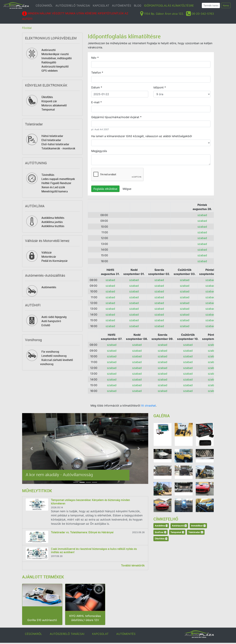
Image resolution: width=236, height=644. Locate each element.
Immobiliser (198, 525)
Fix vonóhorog (50, 352)
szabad (202, 215)
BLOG (137, 5)
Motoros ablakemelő (54, 105)
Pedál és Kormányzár (54, 261)
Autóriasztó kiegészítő (55, 66)
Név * (95, 57)
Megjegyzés (99, 151)
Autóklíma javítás (52, 222)
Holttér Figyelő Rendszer (56, 183)
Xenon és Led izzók (53, 187)
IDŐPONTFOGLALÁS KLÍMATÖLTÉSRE (169, 5)
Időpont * (159, 87)
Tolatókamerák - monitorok (58, 148)
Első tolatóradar (51, 140)
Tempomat (48, 109)
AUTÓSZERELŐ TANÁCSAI (72, 5)
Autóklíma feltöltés (52, 218)
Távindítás (47, 175)
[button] (31, 448)
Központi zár (49, 101)
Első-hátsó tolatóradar (55, 144)
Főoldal (27, 28)
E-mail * (96, 102)
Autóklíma (161, 525)
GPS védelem (49, 71)
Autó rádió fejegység (54, 317)
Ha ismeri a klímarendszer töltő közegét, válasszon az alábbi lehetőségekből (141, 136)
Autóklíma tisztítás (52, 226)
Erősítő (45, 325)
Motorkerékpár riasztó (55, 54)
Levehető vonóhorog (54, 356)
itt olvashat (148, 405)
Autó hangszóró (51, 321)
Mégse (127, 188)
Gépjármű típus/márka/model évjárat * (116, 117)
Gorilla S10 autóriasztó (42, 620)
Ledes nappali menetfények (58, 179)
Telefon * (97, 72)
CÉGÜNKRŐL (44, 5)
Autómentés (48, 287)
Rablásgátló (48, 62)
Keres (226, 5)
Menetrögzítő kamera (54, 191)
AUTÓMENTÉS (121, 5)
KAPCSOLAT (101, 5)
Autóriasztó (48, 50)
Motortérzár (48, 257)
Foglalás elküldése (105, 188)
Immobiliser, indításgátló (56, 58)
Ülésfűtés (47, 97)
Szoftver (160, 532)
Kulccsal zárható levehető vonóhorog (56, 362)
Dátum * (96, 87)
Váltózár (46, 252)
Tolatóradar (195, 532)
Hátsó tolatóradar (52, 136)
